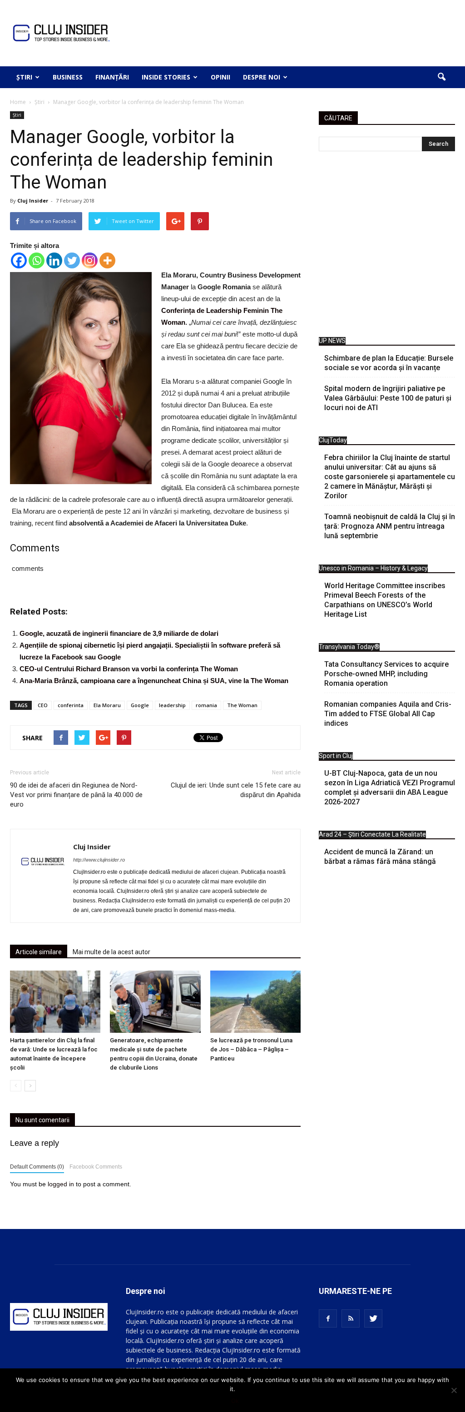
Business (68, 77)
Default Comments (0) (37, 1167)
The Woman (242, 705)
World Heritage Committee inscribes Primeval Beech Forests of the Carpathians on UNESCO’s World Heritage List (384, 600)
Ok (235, 1400)
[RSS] (350, 1318)
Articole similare (38, 952)
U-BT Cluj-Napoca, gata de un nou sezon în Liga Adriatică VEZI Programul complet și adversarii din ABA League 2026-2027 (389, 787)
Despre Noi (261, 77)
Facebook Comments (95, 1167)
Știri (24, 77)
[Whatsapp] (37, 260)
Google (140, 705)
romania (206, 705)
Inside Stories (166, 77)
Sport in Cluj (336, 755)
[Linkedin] (54, 260)
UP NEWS (332, 340)
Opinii (220, 77)
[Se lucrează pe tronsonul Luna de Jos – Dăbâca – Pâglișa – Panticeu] (255, 1002)
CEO (43, 705)
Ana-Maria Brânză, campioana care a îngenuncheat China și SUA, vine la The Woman (154, 680)
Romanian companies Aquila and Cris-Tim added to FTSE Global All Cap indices (387, 714)
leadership (172, 705)
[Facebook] (19, 260)
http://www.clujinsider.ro (99, 859)
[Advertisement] (387, 246)
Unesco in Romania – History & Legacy (373, 568)
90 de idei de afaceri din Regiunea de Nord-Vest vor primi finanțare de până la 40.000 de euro (76, 794)
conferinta (71, 705)
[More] (107, 260)
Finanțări (112, 77)
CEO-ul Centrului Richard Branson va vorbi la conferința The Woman (129, 669)
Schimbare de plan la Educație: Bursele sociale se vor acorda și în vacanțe (388, 363)
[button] (441, 77)
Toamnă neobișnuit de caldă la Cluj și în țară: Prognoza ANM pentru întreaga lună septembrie (389, 526)
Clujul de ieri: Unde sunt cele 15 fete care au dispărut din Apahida (236, 790)
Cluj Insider (32, 200)
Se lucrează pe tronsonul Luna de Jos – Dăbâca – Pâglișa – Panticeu (251, 1049)
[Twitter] (72, 260)
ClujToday (333, 440)
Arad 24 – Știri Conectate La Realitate (372, 834)
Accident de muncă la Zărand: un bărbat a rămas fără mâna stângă (380, 856)
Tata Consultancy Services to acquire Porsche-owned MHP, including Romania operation (386, 674)
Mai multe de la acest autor (111, 952)
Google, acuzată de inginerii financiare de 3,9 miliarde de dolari (119, 633)
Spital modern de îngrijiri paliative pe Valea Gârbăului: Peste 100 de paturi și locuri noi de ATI (387, 398)
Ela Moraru (107, 705)
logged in (61, 1184)
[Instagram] (90, 260)
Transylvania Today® (349, 646)
